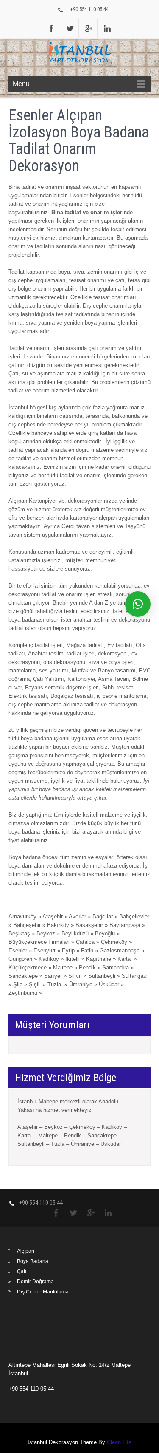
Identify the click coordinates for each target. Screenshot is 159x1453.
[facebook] (51, 28)
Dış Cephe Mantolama (43, 1292)
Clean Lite (119, 1442)
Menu (21, 83)
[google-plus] (89, 28)
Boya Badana (32, 1261)
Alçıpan (25, 1251)
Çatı (21, 1271)
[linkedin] (107, 28)
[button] (138, 604)
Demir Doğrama (35, 1282)
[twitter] (70, 28)
